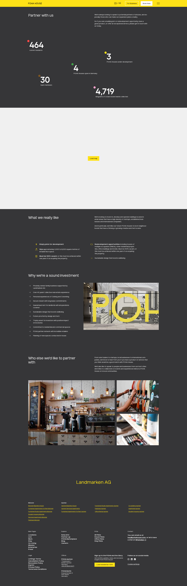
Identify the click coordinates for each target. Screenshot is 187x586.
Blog (63, 541)
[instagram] (128, 559)
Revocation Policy (35, 563)
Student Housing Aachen (136, 511)
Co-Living (32, 543)
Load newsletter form (104, 565)
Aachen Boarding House (68, 506)
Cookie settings (133, 564)
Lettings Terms (34, 559)
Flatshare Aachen (100, 508)
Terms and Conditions (37, 569)
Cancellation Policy (36, 561)
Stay (30, 541)
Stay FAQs (98, 541)
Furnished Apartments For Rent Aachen (73, 511)
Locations (32, 535)
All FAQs (97, 535)
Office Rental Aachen (101, 511)
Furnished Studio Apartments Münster (40, 511)
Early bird (65, 535)
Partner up (65, 537)
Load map (93, 158)
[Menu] (158, 3)
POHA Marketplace (69, 539)
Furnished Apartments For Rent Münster (40, 508)
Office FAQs (99, 539)
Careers (64, 543)
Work (30, 539)
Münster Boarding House (36, 506)
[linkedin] (132, 559)
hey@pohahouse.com (137, 537)
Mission (31, 545)
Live (30, 537)
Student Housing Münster (36, 514)
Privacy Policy (34, 567)
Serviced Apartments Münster (37, 517)
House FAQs (99, 537)
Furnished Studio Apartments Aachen (106, 506)
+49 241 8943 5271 (67, 566)
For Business (132, 3)
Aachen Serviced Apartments (70, 508)
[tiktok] (135, 559)
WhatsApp (140, 540)
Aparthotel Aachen (134, 508)
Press (30, 549)
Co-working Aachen (134, 506)
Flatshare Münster (34, 520)
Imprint (31, 565)
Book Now (146, 3)
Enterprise (32, 547)
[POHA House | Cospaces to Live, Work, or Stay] (35, 3)
